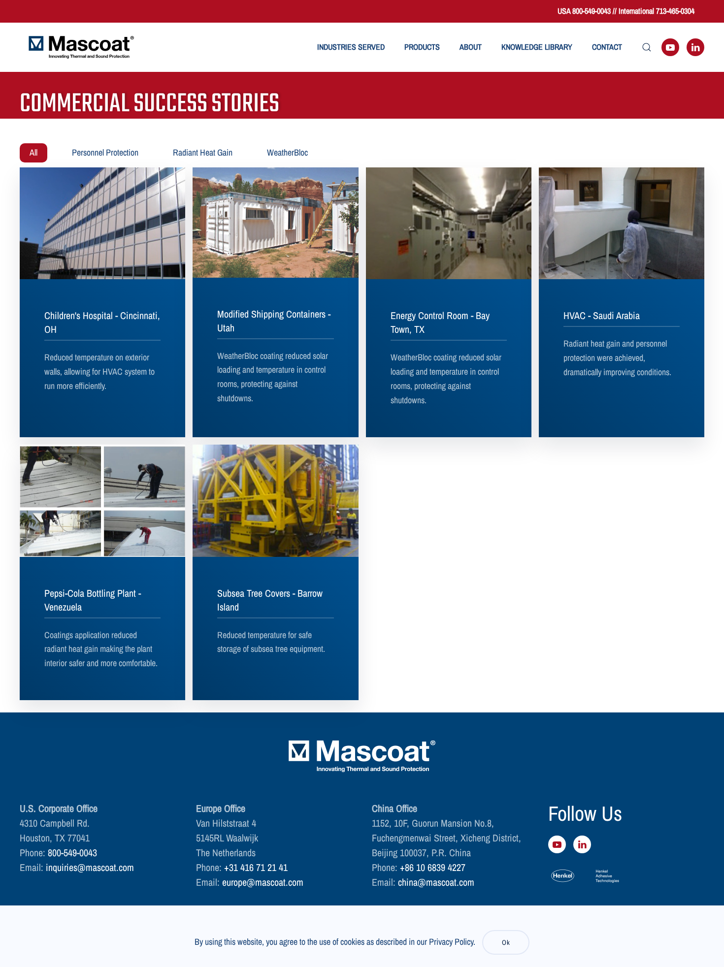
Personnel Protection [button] (105, 152)
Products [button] (422, 46)
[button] (647, 47)
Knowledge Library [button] (536, 46)
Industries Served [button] (351, 46)
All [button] (33, 152)
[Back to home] (81, 47)
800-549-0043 (72, 852)
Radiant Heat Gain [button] (202, 152)
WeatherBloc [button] (287, 152)
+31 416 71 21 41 (256, 867)
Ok (506, 942)
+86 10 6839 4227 (432, 867)
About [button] (471, 46)
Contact (607, 46)
